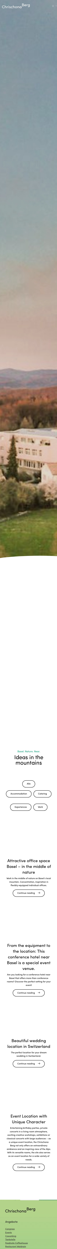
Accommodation (19, 794)
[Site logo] (16, 6)
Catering (42, 794)
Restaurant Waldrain (15, 1247)
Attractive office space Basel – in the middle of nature (29, 867)
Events (8, 1233)
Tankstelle (10, 1240)
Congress (10, 1229)
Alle (29, 784)
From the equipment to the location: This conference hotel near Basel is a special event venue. (28, 957)
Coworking (10, 1236)
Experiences (21, 807)
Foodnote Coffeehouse (16, 1243)
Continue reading (26, 893)
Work (40, 807)
